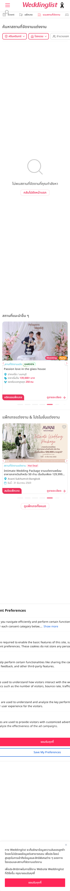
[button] (3, 363)
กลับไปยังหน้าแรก (35, 192)
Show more (51, 626)
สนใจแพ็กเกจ (54, 491)
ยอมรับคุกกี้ (35, 883)
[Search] (7, 12)
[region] (35, 866)
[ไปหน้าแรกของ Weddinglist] (44, 5)
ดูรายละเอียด (26, 397)
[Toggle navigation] (7, 5)
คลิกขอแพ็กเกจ (54, 397)
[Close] (66, 844)
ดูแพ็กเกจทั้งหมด (35, 506)
